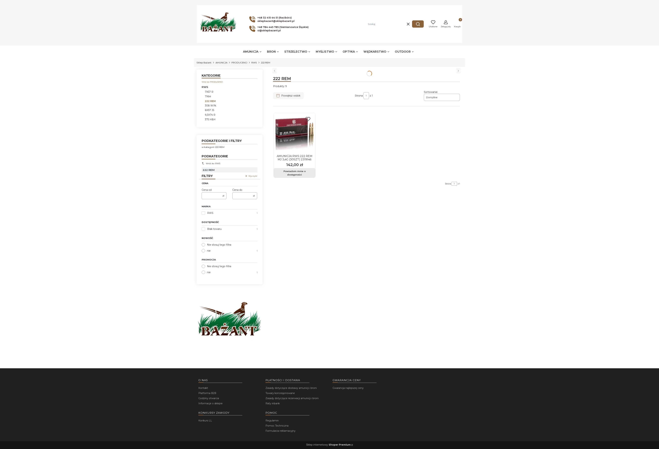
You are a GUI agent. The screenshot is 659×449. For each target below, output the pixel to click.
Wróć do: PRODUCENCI (212, 82)
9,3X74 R (210, 114)
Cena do (237, 189)
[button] (418, 24)
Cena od (207, 189)
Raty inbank (272, 403)
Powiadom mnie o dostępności (295, 173)
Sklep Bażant (203, 62)
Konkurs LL (205, 420)
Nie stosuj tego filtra (219, 244)
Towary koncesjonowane (280, 393)
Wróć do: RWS (213, 163)
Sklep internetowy (328, 444)
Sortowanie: (431, 92)
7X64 (208, 96)
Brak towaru (214, 228)
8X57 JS (209, 110)
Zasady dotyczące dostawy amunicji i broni (291, 388)
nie (209, 250)
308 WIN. (211, 105)
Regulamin (272, 420)
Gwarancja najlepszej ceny (348, 388)
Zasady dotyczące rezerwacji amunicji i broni (292, 398)
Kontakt (203, 388)
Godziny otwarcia (208, 398)
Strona (359, 95)
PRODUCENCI (239, 62)
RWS (254, 62)
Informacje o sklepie (210, 403)
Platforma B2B (207, 393)
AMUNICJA (221, 62)
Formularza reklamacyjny (280, 430)
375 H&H (210, 119)
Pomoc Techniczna (276, 425)
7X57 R (209, 91)
